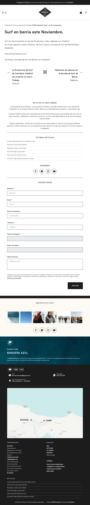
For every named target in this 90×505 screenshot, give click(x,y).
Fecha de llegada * (14, 234)
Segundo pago (51, 455)
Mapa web (50, 471)
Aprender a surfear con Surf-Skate (16, 148)
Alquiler (10, 473)
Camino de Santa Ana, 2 (21, 380)
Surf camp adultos (12, 464)
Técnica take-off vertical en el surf (16, 155)
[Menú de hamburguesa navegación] (86, 12)
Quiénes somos (11, 448)
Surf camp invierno (12, 471)
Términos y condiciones (56, 466)
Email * (10, 200)
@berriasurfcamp (45, 303)
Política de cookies (54, 469)
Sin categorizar (56, 25)
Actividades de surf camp (14, 453)
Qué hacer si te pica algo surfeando (17, 144)
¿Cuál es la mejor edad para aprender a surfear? (20, 158)
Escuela (10, 446)
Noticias (50, 448)
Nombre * (11, 188)
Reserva (49, 453)
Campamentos (12, 459)
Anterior (22, 77)
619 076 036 (61, 375)
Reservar (9, 455)
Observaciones (12, 257)
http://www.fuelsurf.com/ (15, 53)
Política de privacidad (14, 278)
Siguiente (66, 75)
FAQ (48, 446)
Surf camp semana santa (14, 466)
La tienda (50, 450)
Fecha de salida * (14, 245)
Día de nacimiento (14, 211)
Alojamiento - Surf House (14, 450)
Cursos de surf (12, 457)
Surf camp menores (12, 461)
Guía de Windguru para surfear (16, 151)
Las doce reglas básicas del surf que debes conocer (21, 141)
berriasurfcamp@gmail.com (21, 375)
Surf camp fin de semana (14, 468)
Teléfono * (11, 222)
